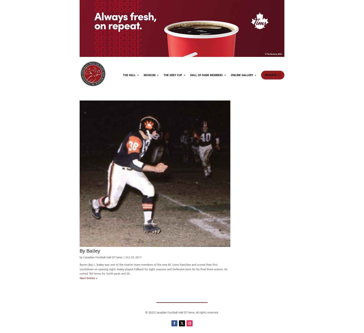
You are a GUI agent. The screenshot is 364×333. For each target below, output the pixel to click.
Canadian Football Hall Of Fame (102, 257)
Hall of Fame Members (206, 75)
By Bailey (90, 250)
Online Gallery (242, 75)
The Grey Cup (172, 75)
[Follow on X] (182, 323)
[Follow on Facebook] (174, 323)
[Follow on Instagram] (190, 323)
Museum (149, 75)
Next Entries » (88, 278)
